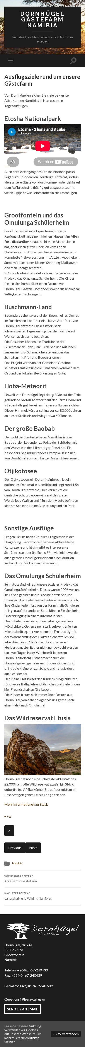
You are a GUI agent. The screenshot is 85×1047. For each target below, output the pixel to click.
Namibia (17, 863)
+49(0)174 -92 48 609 (36, 986)
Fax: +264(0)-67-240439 (23, 975)
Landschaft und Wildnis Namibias (28, 896)
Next (33, 848)
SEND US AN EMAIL (22, 1009)
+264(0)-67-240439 (32, 970)
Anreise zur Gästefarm (20, 879)
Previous (14, 848)
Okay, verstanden (66, 1034)
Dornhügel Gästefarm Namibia (42, 19)
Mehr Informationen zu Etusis (26, 804)
